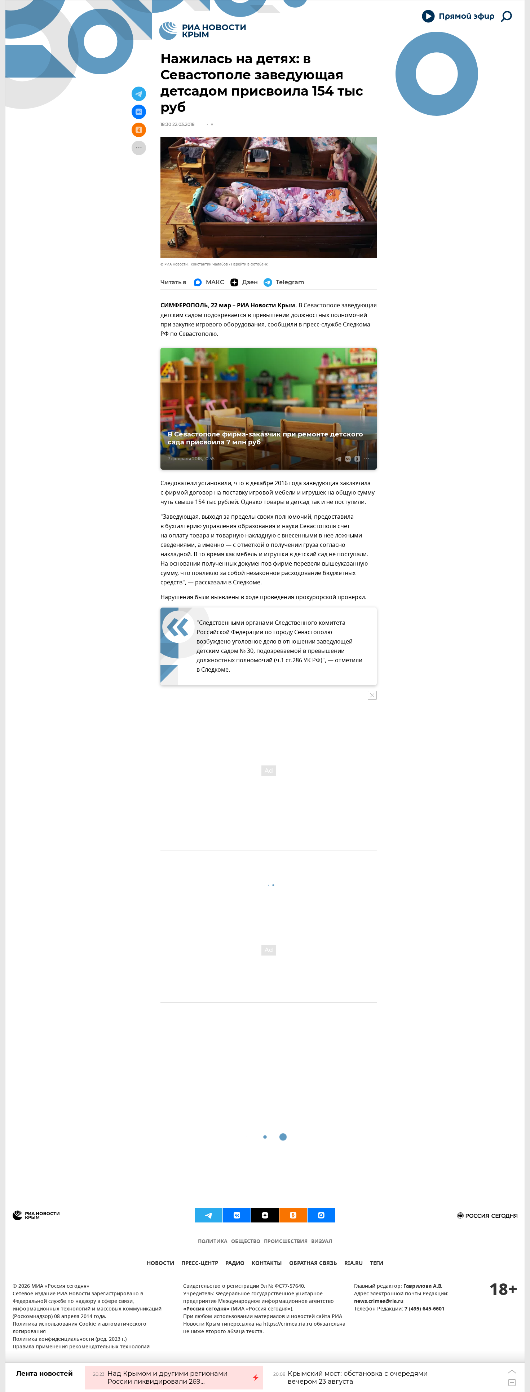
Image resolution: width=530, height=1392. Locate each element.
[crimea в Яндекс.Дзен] (265, 1215)
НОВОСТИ (160, 1264)
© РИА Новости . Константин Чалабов (194, 264)
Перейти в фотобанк (249, 264)
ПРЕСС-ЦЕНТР (199, 1264)
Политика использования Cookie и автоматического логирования (79, 1328)
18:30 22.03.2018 (177, 124)
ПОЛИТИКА (213, 1242)
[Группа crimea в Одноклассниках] (293, 1215)
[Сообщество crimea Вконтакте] (237, 1215)
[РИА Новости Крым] (202, 30)
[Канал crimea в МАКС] (321, 1215)
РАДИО (234, 1264)
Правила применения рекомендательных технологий (81, 1347)
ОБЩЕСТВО (245, 1242)
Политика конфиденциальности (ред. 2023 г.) (70, 1339)
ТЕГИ (376, 1264)
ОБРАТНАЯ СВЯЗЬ (313, 1264)
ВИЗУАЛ (321, 1242)
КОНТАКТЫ (267, 1264)
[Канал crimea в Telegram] (208, 1215)
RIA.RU (353, 1264)
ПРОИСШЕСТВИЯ (286, 1242)
